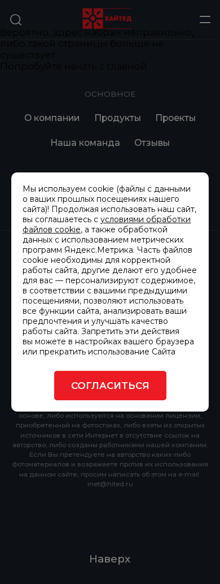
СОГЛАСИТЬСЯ (110, 385)
